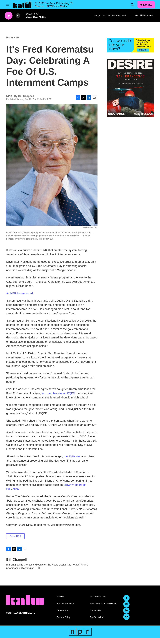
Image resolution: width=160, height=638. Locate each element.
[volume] (18, 15)
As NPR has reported (19, 293)
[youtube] (126, 617)
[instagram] (126, 604)
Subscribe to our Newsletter (103, 603)
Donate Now (63, 610)
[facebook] (126, 598)
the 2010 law (72, 456)
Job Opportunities (65, 603)
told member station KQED (58, 393)
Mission (60, 596)
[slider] (22, 15)
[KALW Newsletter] (130, 45)
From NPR (12, 37)
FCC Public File (97, 596)
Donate (147, 4)
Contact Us (95, 610)
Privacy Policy (63, 617)
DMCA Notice (96, 617)
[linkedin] (126, 610)
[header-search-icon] (132, 4)
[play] (8, 16)
